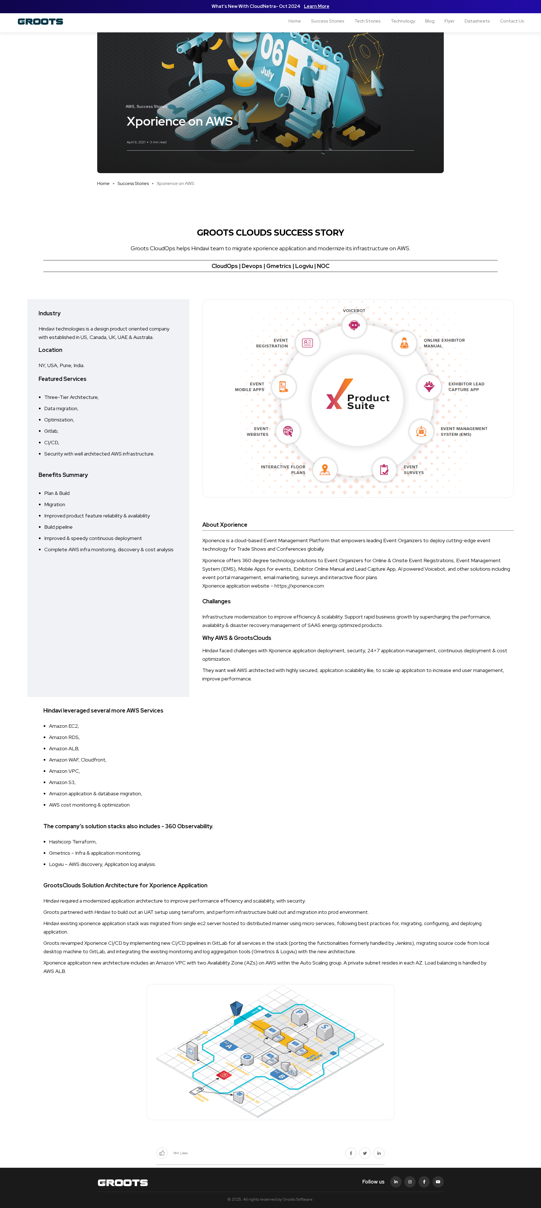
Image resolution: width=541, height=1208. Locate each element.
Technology (403, 21)
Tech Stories (367, 21)
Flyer (449, 21)
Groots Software (297, 1199)
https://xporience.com (299, 585)
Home (295, 21)
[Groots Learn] (55, 21)
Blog (429, 21)
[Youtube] (438, 1181)
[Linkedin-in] (396, 1181)
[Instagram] (410, 1181)
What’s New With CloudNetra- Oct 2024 (256, 6)
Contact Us (512, 21)
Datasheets (477, 21)
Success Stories (327, 21)
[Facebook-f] (424, 1181)
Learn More (316, 6)
